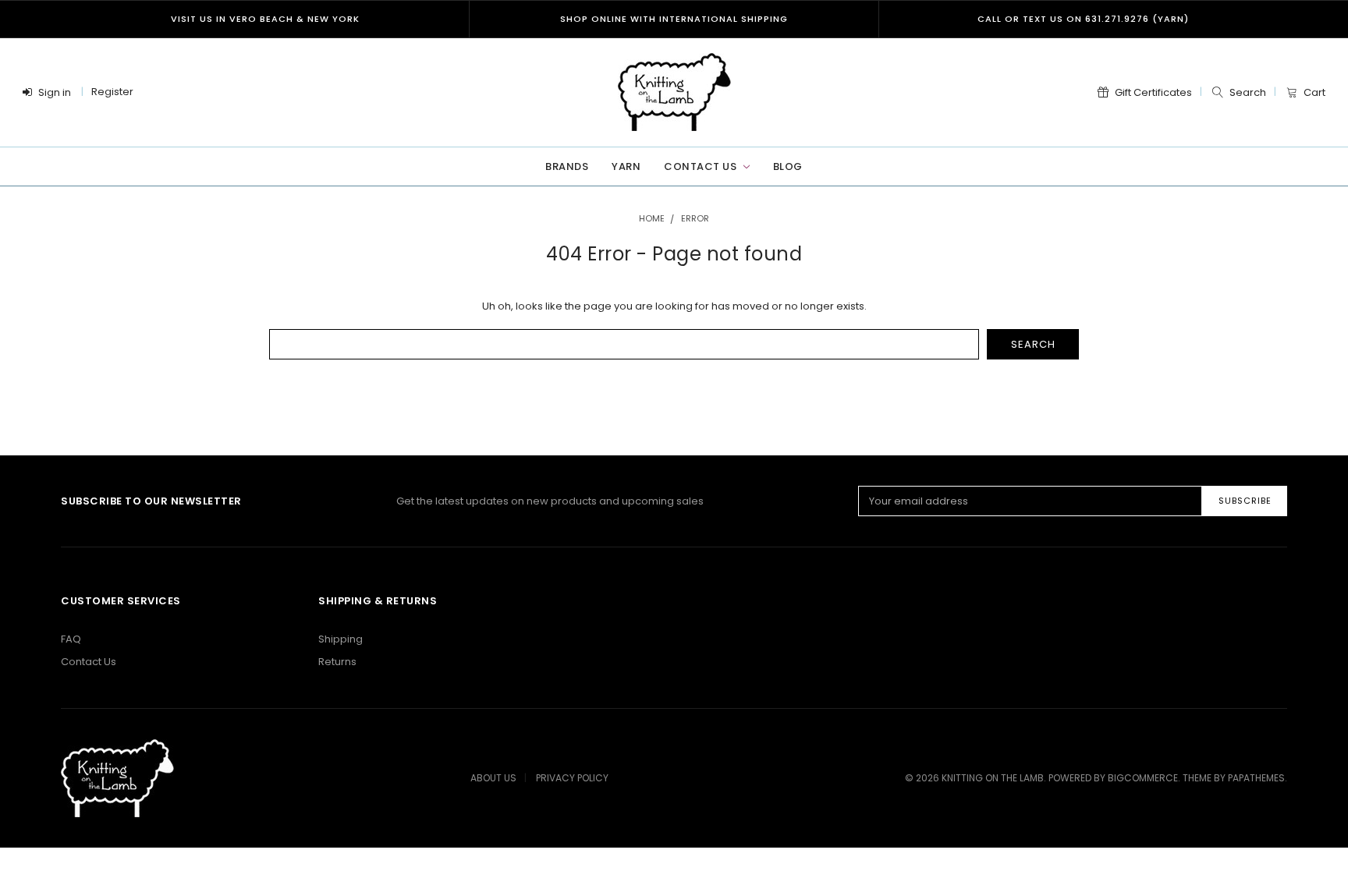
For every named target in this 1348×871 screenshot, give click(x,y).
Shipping (340, 639)
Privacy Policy (572, 777)
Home (652, 218)
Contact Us (702, 166)
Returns (337, 661)
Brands (566, 166)
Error (695, 218)
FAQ (71, 639)
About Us (493, 777)
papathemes (1256, 777)
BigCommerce (1143, 777)
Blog (788, 166)
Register (112, 91)
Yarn (626, 166)
